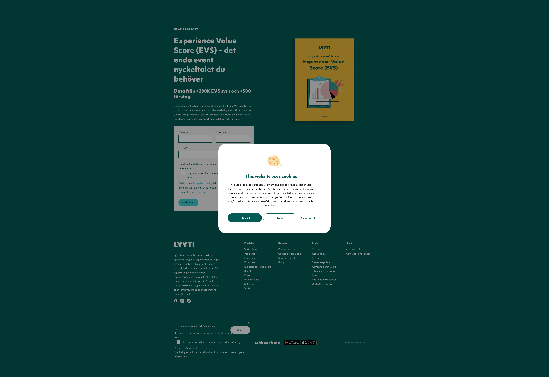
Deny (280, 217)
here (273, 205)
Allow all (245, 217)
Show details (308, 218)
